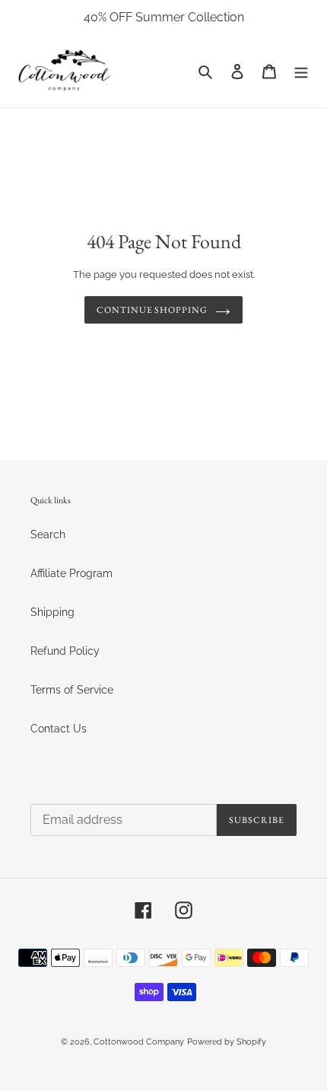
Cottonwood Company (139, 1042)
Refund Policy (65, 651)
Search (47, 534)
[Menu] (301, 71)
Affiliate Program (71, 573)
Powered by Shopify (226, 1042)
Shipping (52, 612)
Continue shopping (152, 310)
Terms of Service (71, 690)
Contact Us (58, 729)
